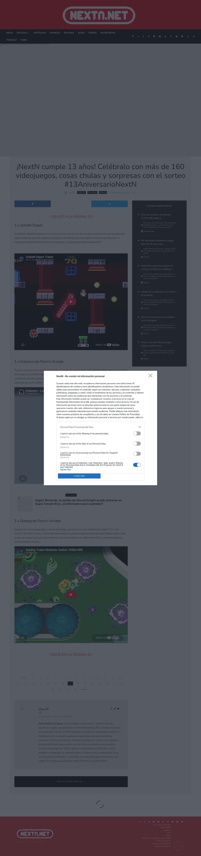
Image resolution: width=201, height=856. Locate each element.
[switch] (137, 433)
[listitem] (100, 427)
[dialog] (100, 428)
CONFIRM (79, 476)
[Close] (151, 376)
